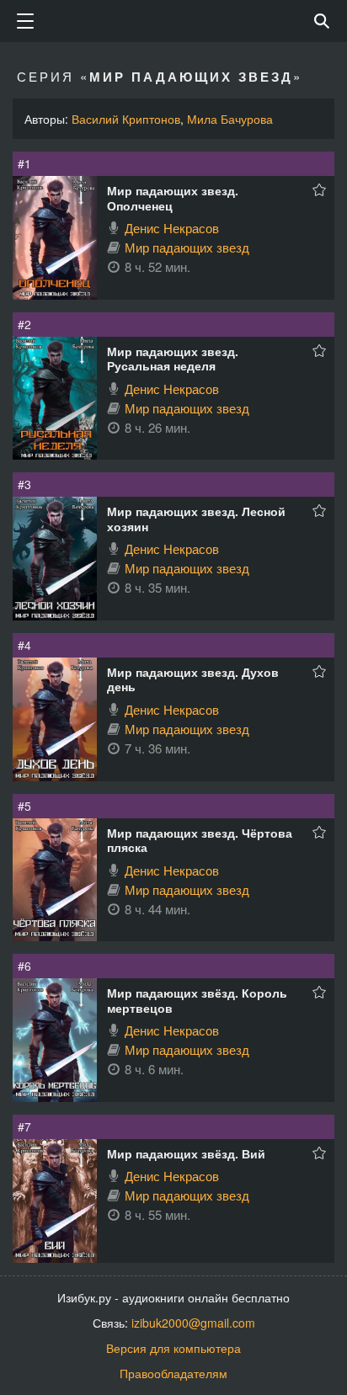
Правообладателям (173, 1373)
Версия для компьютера (173, 1347)
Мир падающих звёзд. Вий (186, 1153)
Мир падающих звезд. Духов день (193, 679)
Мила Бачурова (230, 118)
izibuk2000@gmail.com (193, 1322)
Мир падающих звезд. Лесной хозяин (196, 519)
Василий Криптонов (126, 118)
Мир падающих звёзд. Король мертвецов (197, 1000)
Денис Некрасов (172, 228)
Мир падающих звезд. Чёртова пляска (199, 840)
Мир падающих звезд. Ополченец (172, 198)
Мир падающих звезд (187, 247)
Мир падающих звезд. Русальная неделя (172, 359)
